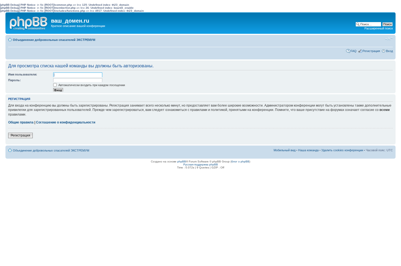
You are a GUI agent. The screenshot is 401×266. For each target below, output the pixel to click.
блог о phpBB (240, 161)
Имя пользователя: (22, 74)
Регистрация (371, 51)
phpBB (181, 161)
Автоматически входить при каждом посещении (91, 85)
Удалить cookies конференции (342, 150)
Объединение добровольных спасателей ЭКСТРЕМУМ (54, 39)
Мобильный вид (381, 38)
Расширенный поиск (378, 28)
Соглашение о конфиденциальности (65, 122)
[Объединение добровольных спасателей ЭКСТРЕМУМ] (29, 22)
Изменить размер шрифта (389, 38)
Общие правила (21, 122)
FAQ (354, 51)
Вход (389, 51)
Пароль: (14, 80)
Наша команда (308, 150)
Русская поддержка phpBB (200, 164)
